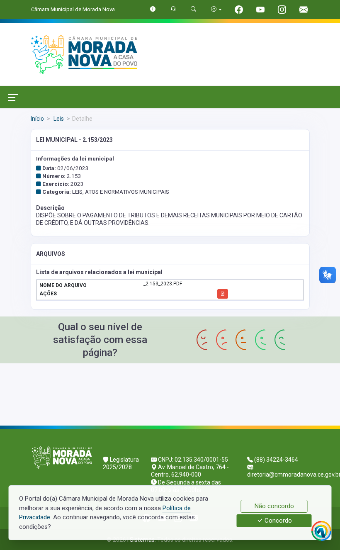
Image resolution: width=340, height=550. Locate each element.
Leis (58, 118)
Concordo (277, 521)
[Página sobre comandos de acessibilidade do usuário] (216, 9)
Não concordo (274, 506)
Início (37, 118)
